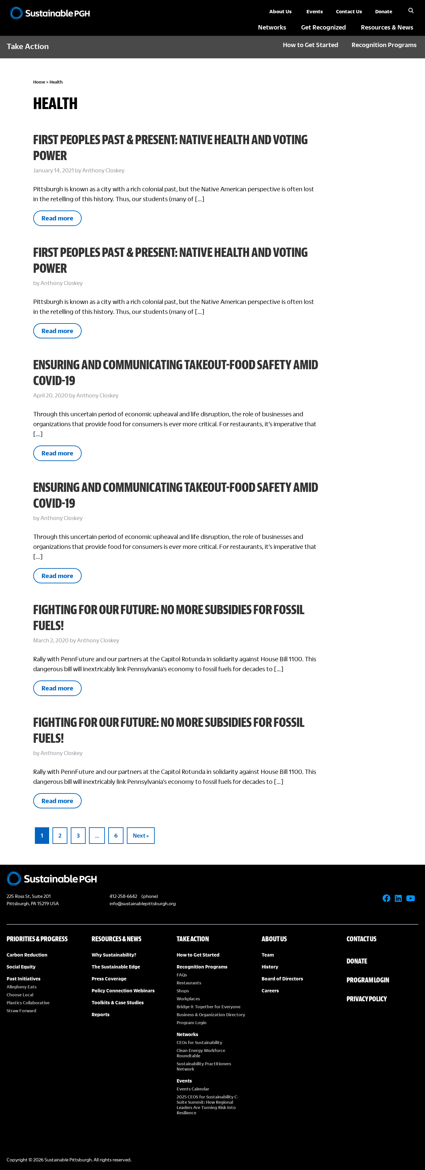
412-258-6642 (123, 896)
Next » (141, 835)
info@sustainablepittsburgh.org (143, 903)
